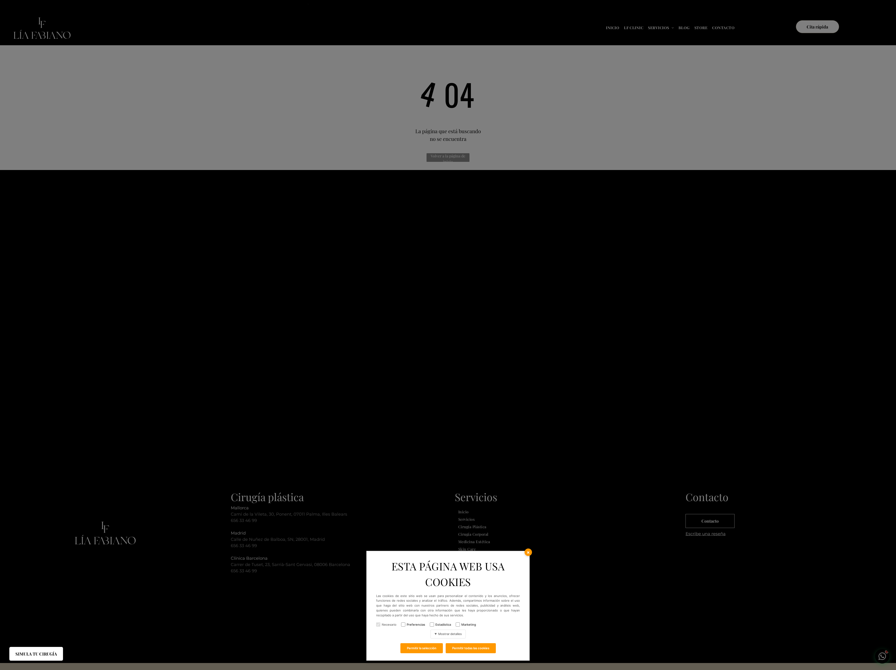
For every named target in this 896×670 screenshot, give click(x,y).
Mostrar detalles (448, 634)
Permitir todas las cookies (470, 648)
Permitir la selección (421, 648)
